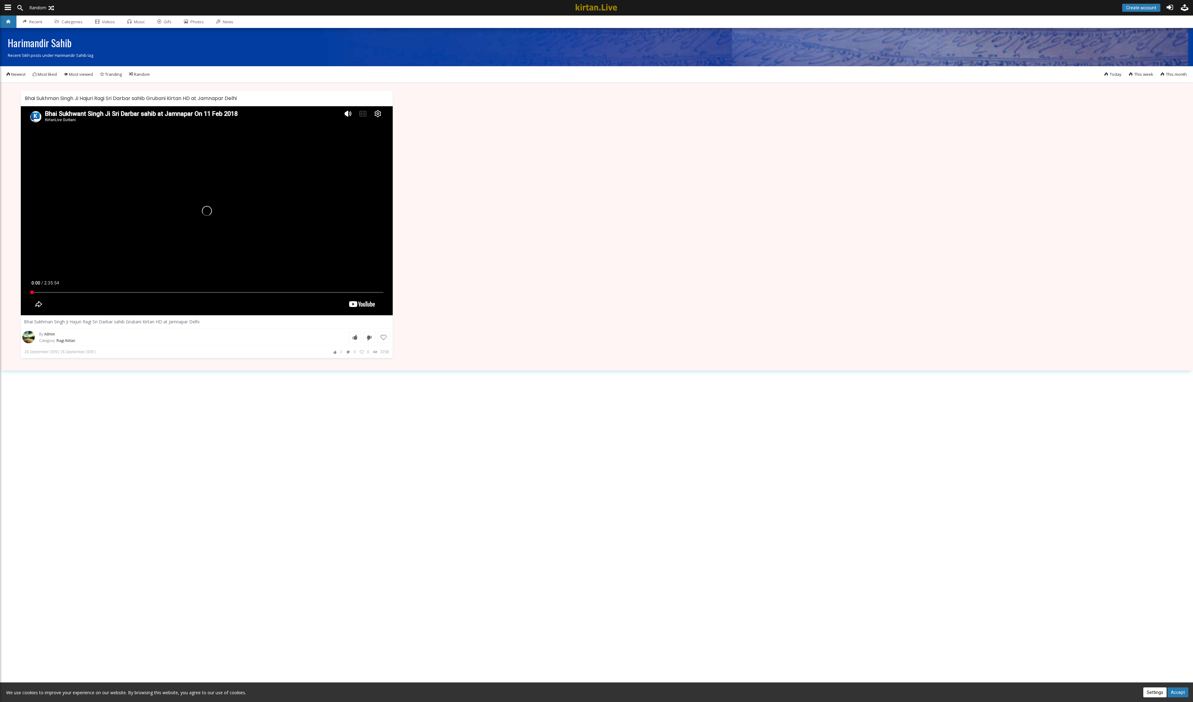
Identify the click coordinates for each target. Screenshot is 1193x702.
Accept (1178, 692)
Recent (35, 22)
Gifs (167, 22)
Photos (197, 22)
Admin (49, 334)
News (228, 22)
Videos (108, 22)
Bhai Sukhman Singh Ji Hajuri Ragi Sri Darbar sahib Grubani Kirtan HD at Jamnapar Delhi (131, 98)
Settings (1155, 692)
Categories (72, 22)
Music (139, 22)
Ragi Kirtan (66, 340)
